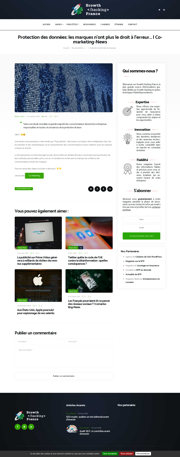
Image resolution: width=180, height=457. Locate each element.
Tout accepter (110, 453)
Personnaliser (143, 453)
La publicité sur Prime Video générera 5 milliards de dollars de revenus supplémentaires (37, 261)
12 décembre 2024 (24, 306)
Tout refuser (127, 453)
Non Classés (70, 413)
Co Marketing (34, 175)
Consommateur (24, 188)
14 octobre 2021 (74, 296)
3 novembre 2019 (33, 116)
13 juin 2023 (72, 253)
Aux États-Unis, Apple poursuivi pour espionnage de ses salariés (35, 312)
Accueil (66, 48)
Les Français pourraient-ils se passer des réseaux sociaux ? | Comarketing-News (89, 304)
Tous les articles (77, 48)
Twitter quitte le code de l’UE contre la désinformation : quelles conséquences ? (88, 261)
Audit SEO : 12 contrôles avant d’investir (95, 433)
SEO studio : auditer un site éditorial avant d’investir (87, 418)
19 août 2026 (83, 413)
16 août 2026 (96, 428)
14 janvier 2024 (22, 253)
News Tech (20, 116)
